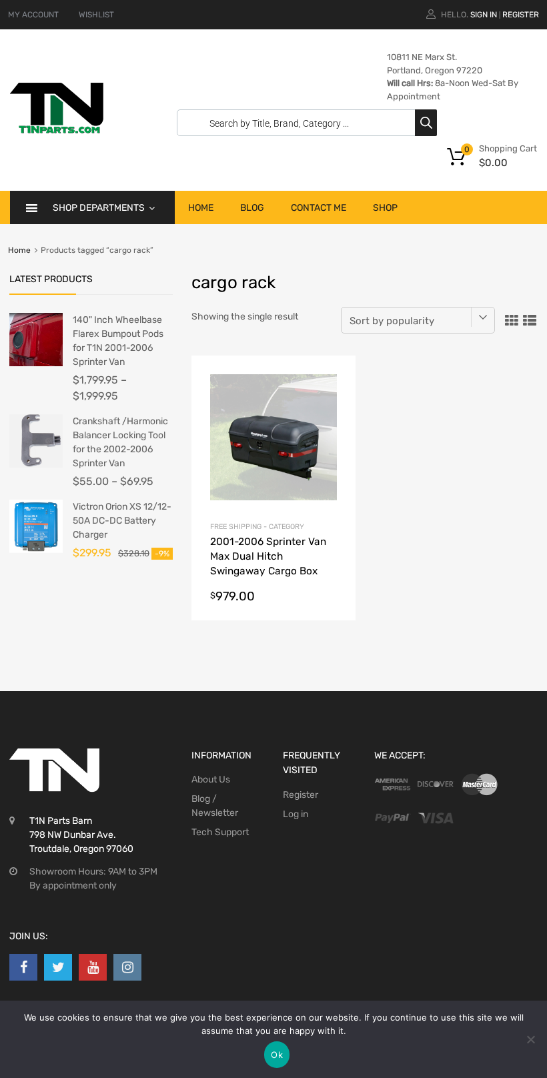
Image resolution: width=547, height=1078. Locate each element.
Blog (252, 207)
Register (520, 14)
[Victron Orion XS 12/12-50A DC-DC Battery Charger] (36, 550)
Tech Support (220, 832)
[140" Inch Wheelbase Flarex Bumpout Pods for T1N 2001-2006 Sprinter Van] (36, 363)
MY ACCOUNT (33, 14)
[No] (530, 1039)
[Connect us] (23, 967)
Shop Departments (99, 207)
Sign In (483, 14)
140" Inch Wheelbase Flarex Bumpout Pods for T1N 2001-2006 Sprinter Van (118, 341)
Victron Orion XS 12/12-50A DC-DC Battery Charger (122, 520)
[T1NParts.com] (56, 130)
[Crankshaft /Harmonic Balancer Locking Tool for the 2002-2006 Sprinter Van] (36, 464)
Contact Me (318, 207)
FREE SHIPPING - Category (257, 526)
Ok (277, 1054)
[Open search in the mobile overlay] (303, 123)
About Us (210, 779)
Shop (385, 207)
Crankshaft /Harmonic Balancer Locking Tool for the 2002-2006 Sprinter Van (120, 442)
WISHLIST (96, 14)
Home (200, 207)
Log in (295, 814)
